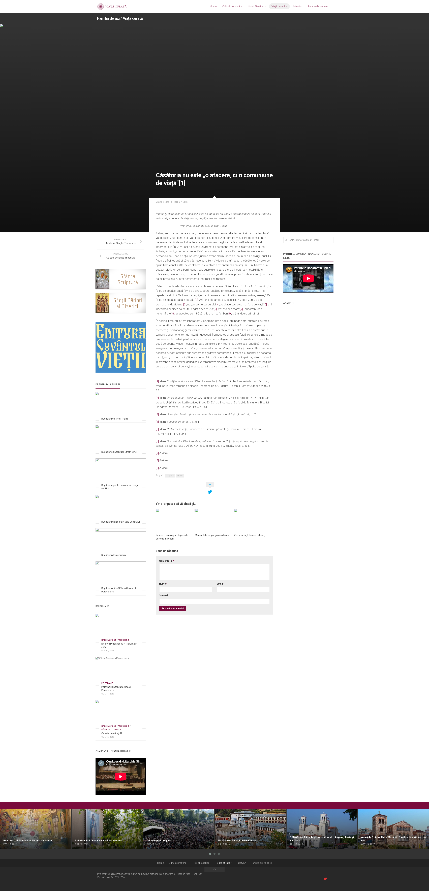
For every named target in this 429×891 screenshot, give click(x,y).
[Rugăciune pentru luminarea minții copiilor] (121, 472)
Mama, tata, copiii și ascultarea (212, 535)
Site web (163, 595)
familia (180, 475)
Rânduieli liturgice (111, 729)
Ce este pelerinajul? (111, 733)
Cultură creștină (231, 6)
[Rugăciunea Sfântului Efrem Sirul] (121, 439)
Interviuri (297, 6)
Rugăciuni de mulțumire (114, 555)
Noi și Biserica (255, 6)
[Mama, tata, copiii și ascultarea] (214, 520)
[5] (265, 304)
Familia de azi (108, 18)
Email (221, 583)
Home (213, 6)
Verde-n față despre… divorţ (249, 535)
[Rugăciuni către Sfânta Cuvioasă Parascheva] (121, 575)
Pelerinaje (123, 640)
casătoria (170, 475)
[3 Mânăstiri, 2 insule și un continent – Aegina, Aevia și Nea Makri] (322, 829)
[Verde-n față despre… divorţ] (253, 520)
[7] (241, 309)
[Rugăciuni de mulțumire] (121, 542)
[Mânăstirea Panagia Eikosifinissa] (250, 829)
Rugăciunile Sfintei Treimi (114, 418)
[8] (173, 313)
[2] (196, 299)
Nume (163, 583)
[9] (229, 313)
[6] (215, 309)
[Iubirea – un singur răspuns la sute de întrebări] (175, 520)
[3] (184, 304)
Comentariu (166, 561)
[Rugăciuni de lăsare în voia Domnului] (121, 509)
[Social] (325, 879)
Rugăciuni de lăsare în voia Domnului (120, 521)
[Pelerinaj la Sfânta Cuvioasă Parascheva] (121, 671)
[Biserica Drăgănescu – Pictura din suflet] (121, 628)
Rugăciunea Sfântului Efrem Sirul (119, 452)
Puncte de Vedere (318, 6)
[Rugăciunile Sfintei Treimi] (121, 406)
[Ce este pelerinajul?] (121, 714)
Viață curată (278, 6)
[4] (218, 304)
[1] (157, 381)
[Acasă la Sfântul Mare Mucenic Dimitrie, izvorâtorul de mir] (393, 829)
